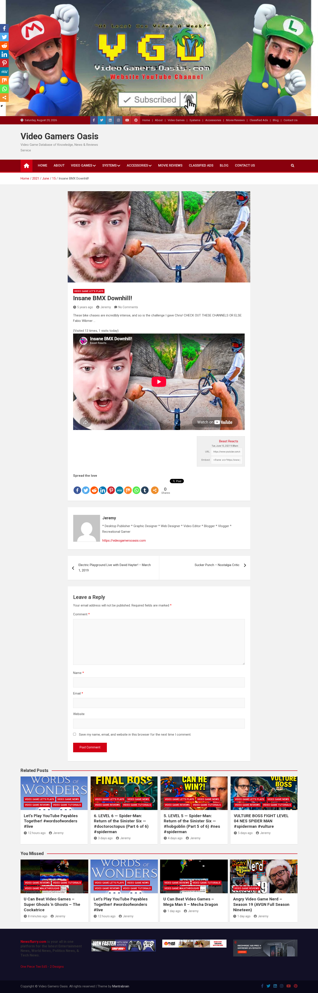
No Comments (128, 307)
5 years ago (85, 307)
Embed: (205, 460)
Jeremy (105, 307)
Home (146, 120)
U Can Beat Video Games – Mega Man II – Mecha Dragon (190, 902)
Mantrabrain (120, 986)
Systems (195, 120)
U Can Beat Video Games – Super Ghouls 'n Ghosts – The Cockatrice (52, 904)
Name (78, 673)
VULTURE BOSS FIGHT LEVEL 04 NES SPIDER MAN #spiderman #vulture (261, 821)
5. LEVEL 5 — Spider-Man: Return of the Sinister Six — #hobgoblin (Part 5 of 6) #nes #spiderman (192, 823)
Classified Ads (259, 120)
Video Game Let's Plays (88, 291)
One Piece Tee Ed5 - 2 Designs (42, 967)
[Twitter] (86, 486)
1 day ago (174, 911)
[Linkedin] (102, 486)
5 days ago (245, 833)
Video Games (176, 120)
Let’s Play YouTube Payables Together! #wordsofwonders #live (51, 821)
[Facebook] (77, 486)
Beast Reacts (228, 441)
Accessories (213, 120)
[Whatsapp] (136, 486)
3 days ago (105, 838)
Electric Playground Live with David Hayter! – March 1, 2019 (115, 568)
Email (78, 693)
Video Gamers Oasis (60, 136)
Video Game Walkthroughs (42, 888)
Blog (276, 120)
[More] (155, 486)
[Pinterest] (111, 486)
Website (79, 714)
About (159, 120)
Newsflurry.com (33, 942)
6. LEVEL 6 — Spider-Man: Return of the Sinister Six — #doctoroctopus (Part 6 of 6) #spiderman (121, 823)
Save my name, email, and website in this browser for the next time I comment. (135, 734)
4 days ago (175, 838)
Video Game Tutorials (67, 805)
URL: (207, 451)
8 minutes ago (37, 916)
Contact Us (290, 120)
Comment (81, 614)
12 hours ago (37, 833)
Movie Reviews (235, 120)
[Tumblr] (145, 486)
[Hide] (1, 106)
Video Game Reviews (37, 805)
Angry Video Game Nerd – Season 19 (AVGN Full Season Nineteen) (261, 904)
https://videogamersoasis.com (124, 540)
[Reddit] (94, 486)
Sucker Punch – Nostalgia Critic (217, 565)
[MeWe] (119, 486)
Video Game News (68, 799)
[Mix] (128, 486)
